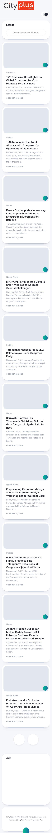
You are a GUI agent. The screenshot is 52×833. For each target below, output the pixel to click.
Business (10, 72)
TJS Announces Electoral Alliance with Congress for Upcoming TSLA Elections (22, 145)
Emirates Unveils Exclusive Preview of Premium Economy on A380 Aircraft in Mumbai (24, 703)
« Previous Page (19, 739)
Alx (41, 820)
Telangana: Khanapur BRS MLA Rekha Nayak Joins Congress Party (25, 353)
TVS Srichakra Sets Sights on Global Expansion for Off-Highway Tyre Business (24, 80)
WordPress (24, 820)
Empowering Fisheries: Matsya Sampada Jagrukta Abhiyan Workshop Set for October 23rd (25, 492)
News (9, 205)
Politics (9, 137)
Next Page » (33, 739)
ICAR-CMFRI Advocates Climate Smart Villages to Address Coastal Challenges (25, 285)
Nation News (12, 277)
